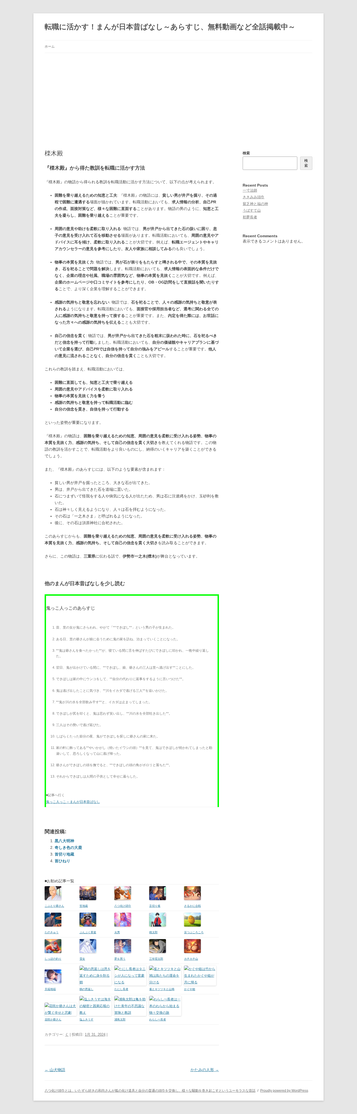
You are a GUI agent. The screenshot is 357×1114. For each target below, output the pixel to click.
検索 (246, 153)
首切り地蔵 (64, 854)
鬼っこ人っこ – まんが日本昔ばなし (73, 802)
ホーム (50, 46)
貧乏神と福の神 (255, 204)
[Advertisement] (178, 95)
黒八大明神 (64, 841)
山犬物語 (55, 1069)
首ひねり (62, 861)
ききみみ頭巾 (253, 197)
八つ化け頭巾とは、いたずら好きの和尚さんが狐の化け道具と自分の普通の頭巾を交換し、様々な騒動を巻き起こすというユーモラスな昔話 (150, 1091)
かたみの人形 (204, 1069)
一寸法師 (250, 190)
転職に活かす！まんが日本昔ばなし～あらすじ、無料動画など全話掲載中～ (170, 27)
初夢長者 (250, 217)
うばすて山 (252, 210)
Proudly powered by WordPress (284, 1091)
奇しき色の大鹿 (68, 847)
